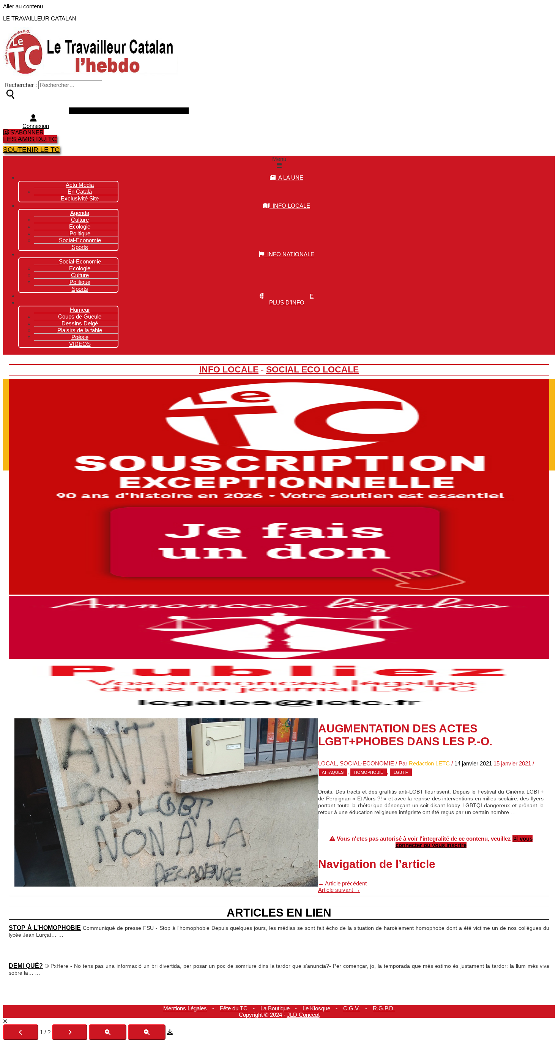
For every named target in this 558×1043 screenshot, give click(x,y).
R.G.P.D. (384, 1008)
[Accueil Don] (279, 592)
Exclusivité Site (80, 198)
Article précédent (342, 883)
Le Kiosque (316, 1008)
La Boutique (275, 1008)
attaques (333, 772)
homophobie (368, 772)
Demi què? (26, 965)
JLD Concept (303, 1014)
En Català (80, 191)
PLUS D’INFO (286, 302)
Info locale (229, 369)
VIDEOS (80, 344)
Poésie (79, 337)
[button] (279, 162)
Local (327, 763)
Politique (79, 282)
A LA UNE (289, 177)
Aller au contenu (23, 6)
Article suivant (339, 890)
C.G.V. (351, 1008)
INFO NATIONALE (289, 254)
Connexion (35, 126)
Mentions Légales (185, 1008)
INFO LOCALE (290, 205)
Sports (80, 247)
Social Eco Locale (312, 369)
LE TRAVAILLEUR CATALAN (39, 18)
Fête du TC (233, 1008)
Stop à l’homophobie (45, 927)
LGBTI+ (401, 772)
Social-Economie (80, 240)
